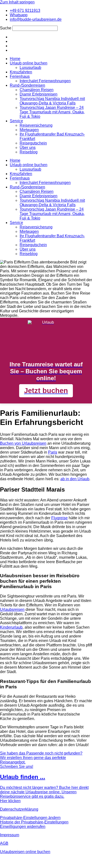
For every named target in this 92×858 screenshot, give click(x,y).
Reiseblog (29, 152)
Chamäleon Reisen (36, 90)
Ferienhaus (20, 76)
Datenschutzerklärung (19, 809)
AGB (4, 843)
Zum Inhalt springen (17, 2)
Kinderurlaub (11, 627)
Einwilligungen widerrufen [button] (22, 826)
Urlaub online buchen (28, 63)
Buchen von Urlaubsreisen (23, 443)
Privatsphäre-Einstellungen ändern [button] (30, 818)
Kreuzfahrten (21, 72)
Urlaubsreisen (12, 609)
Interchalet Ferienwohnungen (45, 81)
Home (15, 59)
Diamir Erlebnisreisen (38, 94)
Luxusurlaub (30, 67)
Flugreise (59, 518)
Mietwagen (29, 130)
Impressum (9, 835)
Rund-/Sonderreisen (27, 85)
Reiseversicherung (36, 125)
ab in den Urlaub (74, 479)
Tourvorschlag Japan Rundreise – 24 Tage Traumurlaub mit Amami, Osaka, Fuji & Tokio (52, 112)
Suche (5, 28)
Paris (52, 452)
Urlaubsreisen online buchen (25, 852)
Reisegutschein (33, 143)
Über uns (28, 147)
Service (16, 121)
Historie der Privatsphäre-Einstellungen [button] (34, 822)
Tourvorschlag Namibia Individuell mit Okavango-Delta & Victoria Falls (52, 101)
